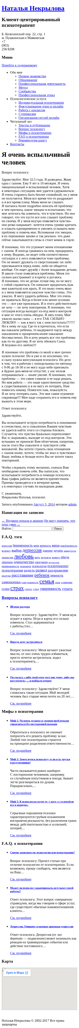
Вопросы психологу (20, 597)
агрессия (7, 545)
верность (45, 545)
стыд (36, 589)
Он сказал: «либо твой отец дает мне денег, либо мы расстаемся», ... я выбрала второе (42, 679)
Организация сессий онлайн (39, 117)
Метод (23, 87)
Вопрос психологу (32, 129)
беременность (23, 545)
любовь (24, 556)
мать (37, 557)
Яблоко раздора (20, 606)
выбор (17, 550)
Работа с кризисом (32, 110)
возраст (6, 550)
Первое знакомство (32, 76)
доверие (48, 550)
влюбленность (68, 545)
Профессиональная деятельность (42, 84)
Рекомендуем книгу (33, 140)
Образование (28, 80)
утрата (67, 589)
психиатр (25, 566)
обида (65, 557)
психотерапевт (57, 566)
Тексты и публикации (34, 125)
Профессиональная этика (37, 95)
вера (36, 545)
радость (29, 570)
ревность (56, 575)
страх (17, 588)
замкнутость (70, 551)
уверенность (50, 588)
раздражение (58, 570)
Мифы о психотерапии (35, 133)
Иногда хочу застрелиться (26, 641)
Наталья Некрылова (33, 8)
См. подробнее (20, 633)
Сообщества (27, 91)
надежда (46, 557)
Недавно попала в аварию (22, 520)
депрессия (32, 550)
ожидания (41, 562)
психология (39, 566)
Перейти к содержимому (19, 65)
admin (72, 504)
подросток (53, 562)
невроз (56, 557)
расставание (22, 575)
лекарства (7, 557)
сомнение (66, 582)
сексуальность (30, 582)
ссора (5, 589)
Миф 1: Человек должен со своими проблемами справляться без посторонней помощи (39, 722)
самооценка (11, 582)
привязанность (10, 566)
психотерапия (12, 570)
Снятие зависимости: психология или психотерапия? (42, 852)
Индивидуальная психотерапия (41, 102)
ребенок (42, 575)
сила (57, 582)
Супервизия (27, 114)
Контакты (17, 144)
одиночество (24, 562)
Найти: (7, 528)
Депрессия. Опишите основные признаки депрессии (41, 926)
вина (56, 545)
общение (7, 562)
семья (46, 581)
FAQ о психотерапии (34, 136)
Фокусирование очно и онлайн (41, 106)
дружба (58, 550)
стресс (28, 589)
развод (41, 570)
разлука (6, 575)
